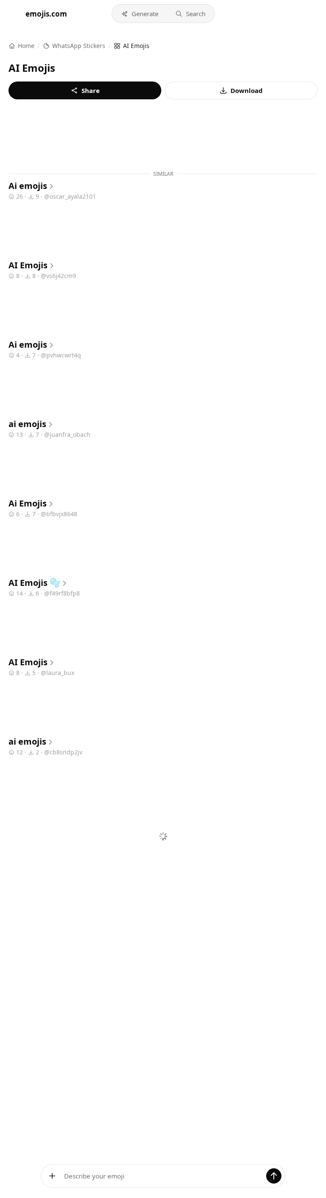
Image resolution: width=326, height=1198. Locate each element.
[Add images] (52, 1176)
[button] (139, 13)
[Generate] (273, 1176)
